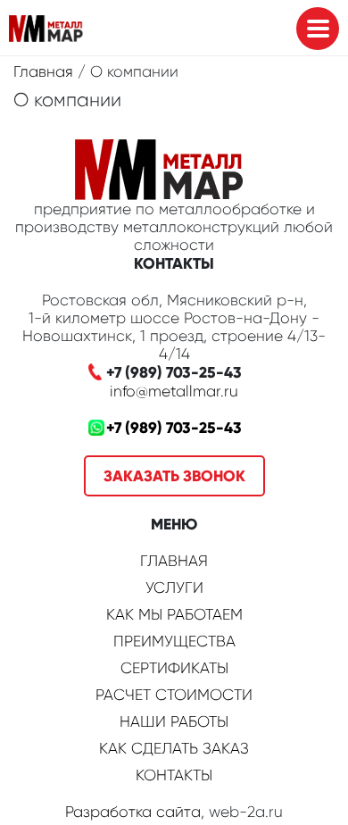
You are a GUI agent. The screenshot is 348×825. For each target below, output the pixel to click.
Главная (43, 71)
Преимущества (174, 641)
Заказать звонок (174, 476)
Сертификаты (174, 668)
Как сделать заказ (174, 748)
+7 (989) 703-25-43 (174, 428)
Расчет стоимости (174, 695)
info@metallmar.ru (174, 391)
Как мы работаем (174, 614)
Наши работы (174, 721)
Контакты (174, 775)
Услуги (174, 587)
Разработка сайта (133, 812)
